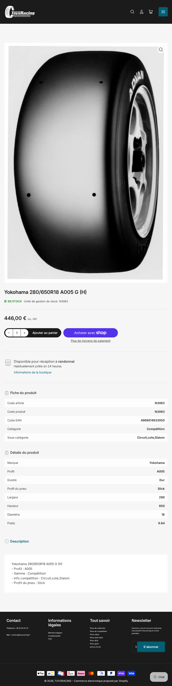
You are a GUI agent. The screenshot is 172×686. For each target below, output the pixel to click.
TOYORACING (63, 680)
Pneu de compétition (98, 631)
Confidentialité (54, 636)
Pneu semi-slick (96, 638)
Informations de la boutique (32, 372)
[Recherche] (132, 11)
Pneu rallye (94, 634)
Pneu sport (94, 644)
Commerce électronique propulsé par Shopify (101, 680)
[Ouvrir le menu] (163, 11)
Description (19, 541)
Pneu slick (94, 641)
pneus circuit (95, 647)
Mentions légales (55, 633)
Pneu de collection (97, 628)
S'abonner (151, 647)
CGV (50, 639)
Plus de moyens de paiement (91, 340)
